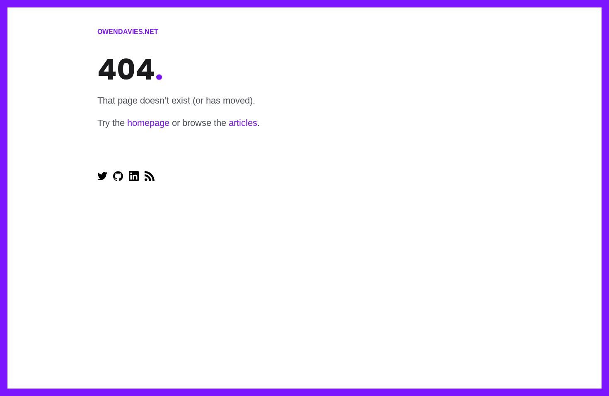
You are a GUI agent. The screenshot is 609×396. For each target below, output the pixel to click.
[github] (119, 178)
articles (243, 123)
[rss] (150, 178)
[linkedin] (134, 178)
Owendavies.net (127, 31)
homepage (148, 123)
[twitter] (103, 178)
